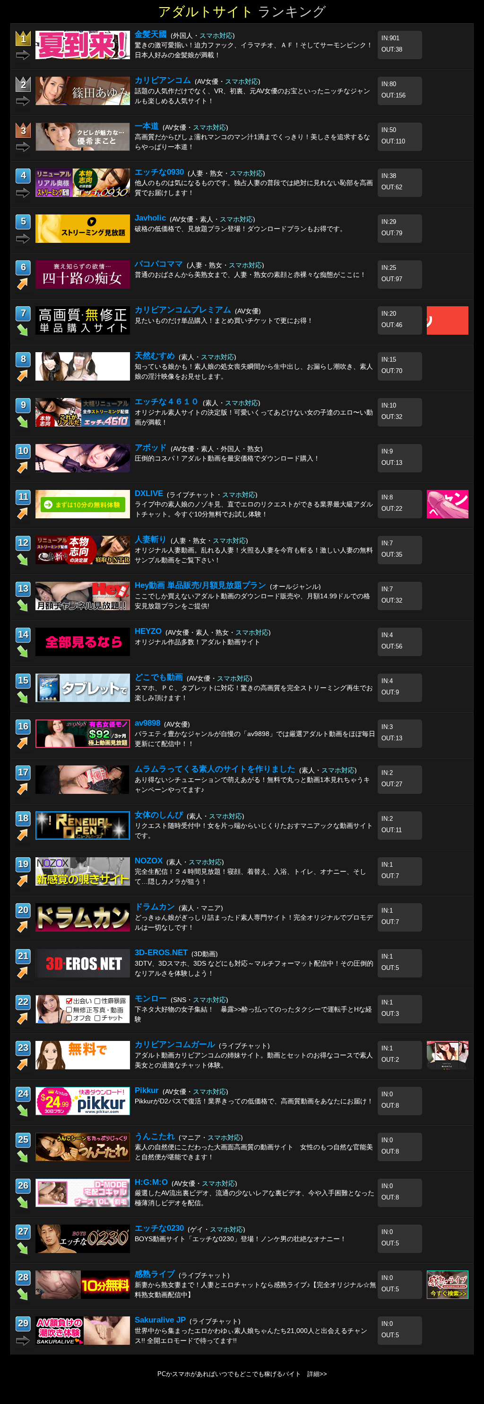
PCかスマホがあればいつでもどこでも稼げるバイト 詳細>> (242, 1374)
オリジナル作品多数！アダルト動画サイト (197, 642)
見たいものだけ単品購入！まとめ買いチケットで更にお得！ (224, 320)
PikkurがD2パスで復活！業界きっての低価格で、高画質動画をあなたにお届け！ (254, 1101)
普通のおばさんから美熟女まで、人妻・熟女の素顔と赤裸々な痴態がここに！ (250, 274)
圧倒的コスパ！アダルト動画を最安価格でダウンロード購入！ (227, 458)
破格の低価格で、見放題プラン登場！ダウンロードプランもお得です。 (240, 228)
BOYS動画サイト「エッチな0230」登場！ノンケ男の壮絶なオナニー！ (240, 1239)
